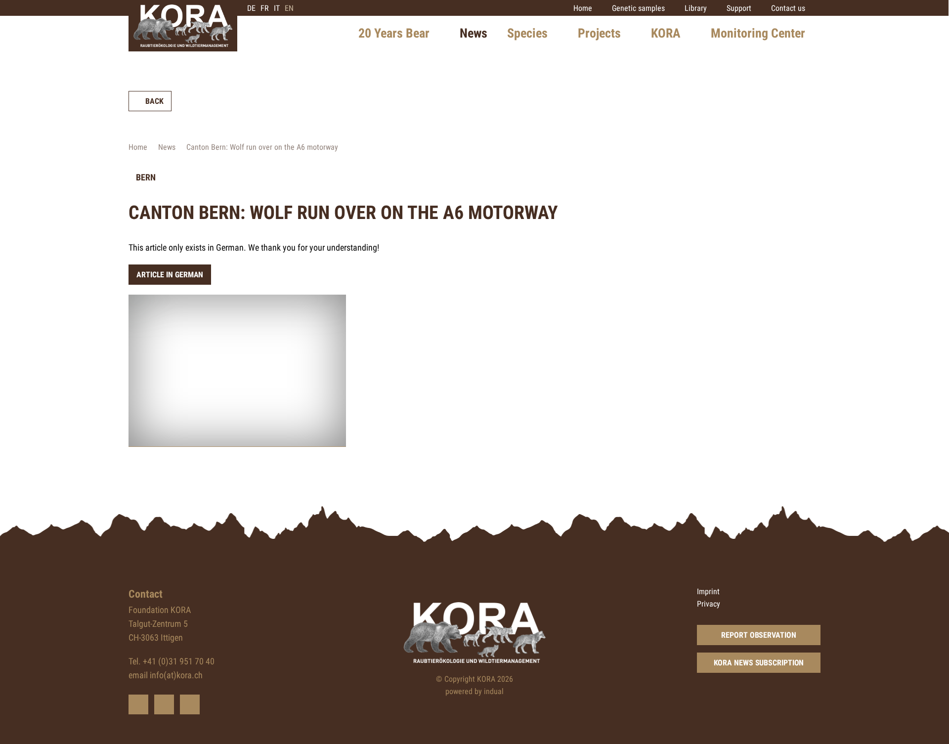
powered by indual (474, 691)
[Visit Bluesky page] (138, 704)
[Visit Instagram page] (190, 704)
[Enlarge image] (237, 371)
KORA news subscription (759, 662)
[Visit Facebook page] (164, 704)
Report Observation (758, 635)
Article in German (169, 274)
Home (138, 147)
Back (154, 101)
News (166, 147)
